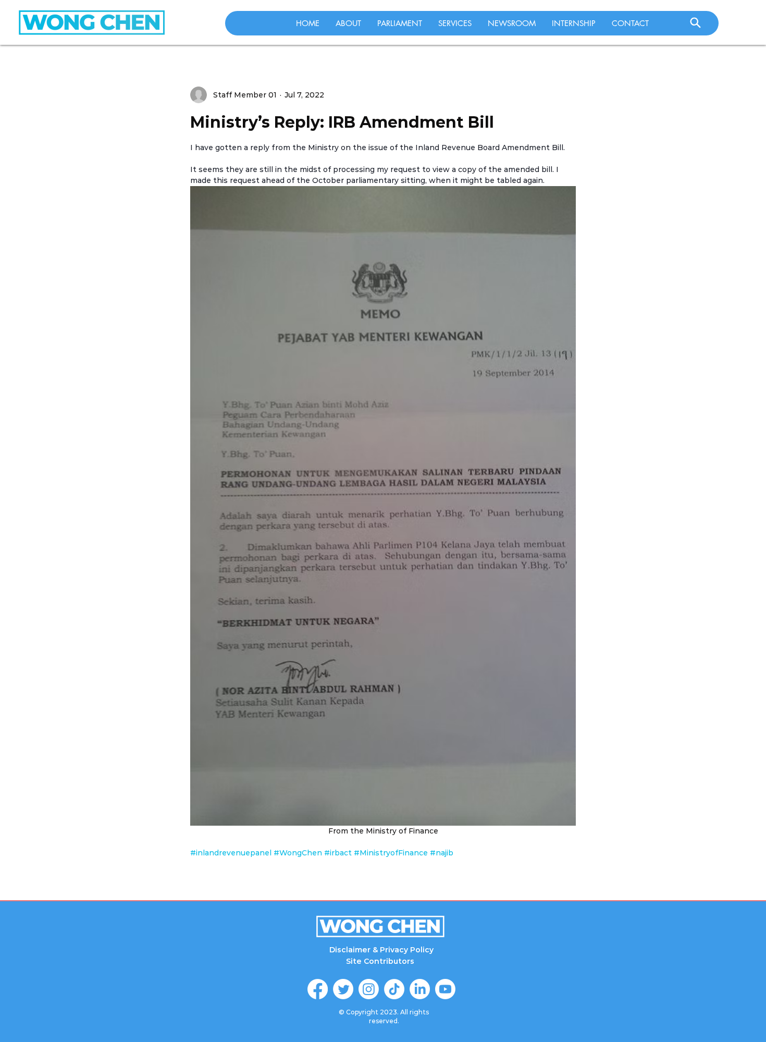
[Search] (695, 22)
